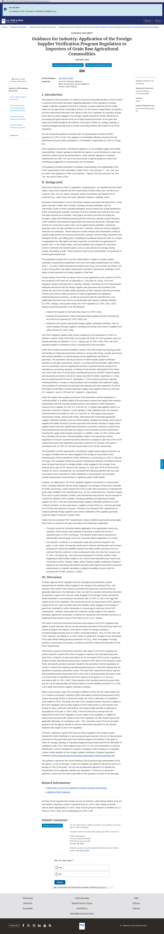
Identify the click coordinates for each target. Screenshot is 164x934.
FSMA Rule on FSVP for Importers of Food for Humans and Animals (76, 788)
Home (5, 27)
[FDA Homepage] (12, 21)
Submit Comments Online (52, 825)
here (54, 11)
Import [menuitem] (138, 101)
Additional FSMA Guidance (58, 792)
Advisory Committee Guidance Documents (17, 118)
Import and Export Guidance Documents (17, 126)
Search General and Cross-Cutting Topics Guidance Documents (17, 108)
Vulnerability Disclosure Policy (82, 913)
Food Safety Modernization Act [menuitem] (145, 110)
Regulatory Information (18, 27)
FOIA (136, 898)
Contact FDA (14, 925)
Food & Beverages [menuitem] (142, 93)
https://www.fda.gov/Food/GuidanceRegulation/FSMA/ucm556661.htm (84, 756)
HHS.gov (136, 903)
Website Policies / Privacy (82, 903)
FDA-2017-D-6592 (65, 78)
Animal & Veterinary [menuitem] (143, 91)
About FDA (27, 903)
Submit (60, 882)
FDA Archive (28, 898)
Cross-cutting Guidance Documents (18, 98)
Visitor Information (82, 898)
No (60, 874)
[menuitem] (146, 83)
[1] (49, 505)
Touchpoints (101, 887)
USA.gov (136, 908)
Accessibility (28, 908)
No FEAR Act (82, 908)
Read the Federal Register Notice (98, 65)
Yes (60, 867)
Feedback (162, 464)
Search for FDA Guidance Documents (42, 27)
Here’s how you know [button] (42, 1)
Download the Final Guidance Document (68, 65)
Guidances (14, 135)
